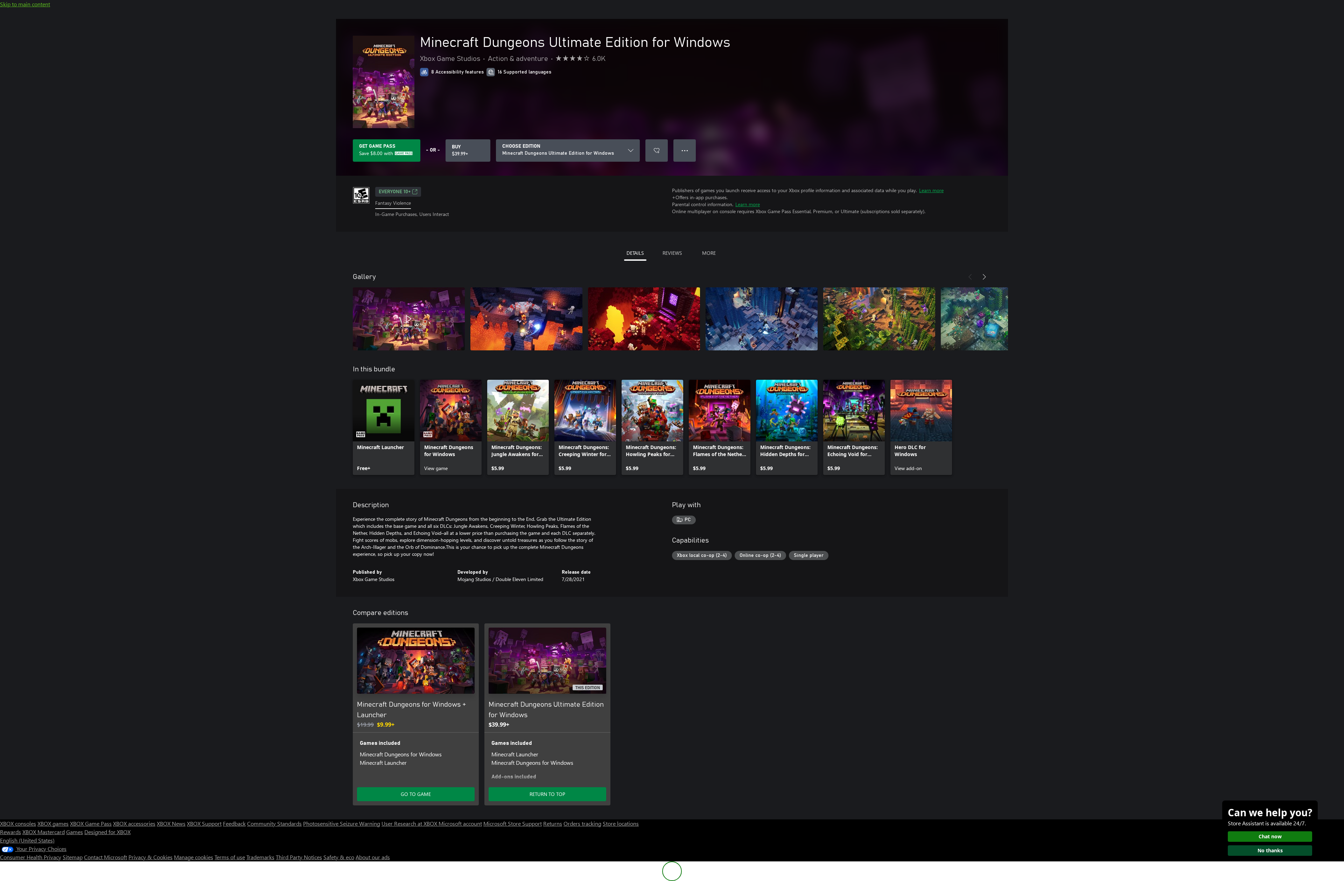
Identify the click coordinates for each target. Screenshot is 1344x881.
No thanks (1270, 850)
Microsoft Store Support (512, 823)
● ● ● (684, 150)
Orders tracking (582, 823)
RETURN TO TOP (547, 794)
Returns (552, 823)
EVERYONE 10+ (395, 191)
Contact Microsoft (105, 857)
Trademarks (260, 857)
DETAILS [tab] (635, 253)
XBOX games (53, 823)
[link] (383, 427)
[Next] (984, 277)
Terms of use (230, 857)
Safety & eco (338, 857)
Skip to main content (25, 4)
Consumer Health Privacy (30, 857)
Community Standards (274, 823)
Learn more (931, 190)
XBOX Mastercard (43, 831)
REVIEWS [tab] (672, 253)
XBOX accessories (134, 823)
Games (74, 831)
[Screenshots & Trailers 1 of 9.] (409, 318)
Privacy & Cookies (150, 857)
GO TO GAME (416, 794)
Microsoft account (460, 823)
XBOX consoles (18, 823)
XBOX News (171, 823)
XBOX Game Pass (91, 823)
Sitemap (73, 857)
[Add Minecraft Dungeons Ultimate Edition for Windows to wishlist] (656, 150)
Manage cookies (193, 857)
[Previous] (970, 277)
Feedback (234, 823)
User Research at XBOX (410, 823)
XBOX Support (204, 823)
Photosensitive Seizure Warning (341, 823)
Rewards (10, 831)
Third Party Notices (299, 857)
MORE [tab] (709, 253)
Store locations (621, 823)
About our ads (373, 857)
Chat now (1270, 836)
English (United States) (27, 840)
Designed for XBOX (107, 831)
